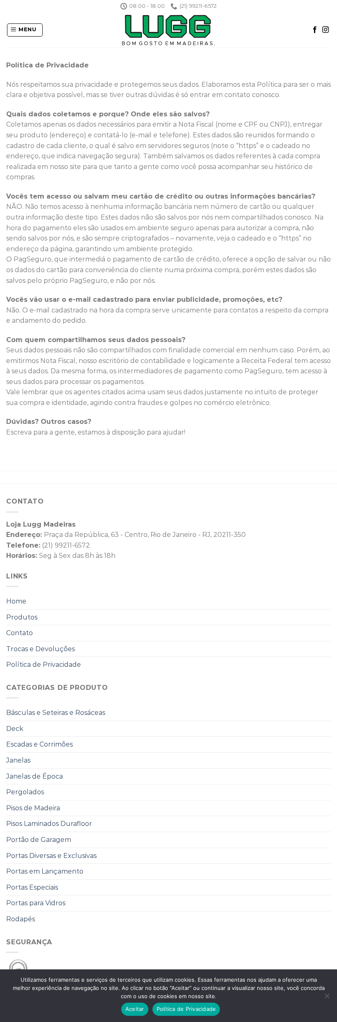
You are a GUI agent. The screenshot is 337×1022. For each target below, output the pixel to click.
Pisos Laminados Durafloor (49, 824)
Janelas (18, 760)
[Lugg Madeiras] (168, 30)
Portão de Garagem (38, 840)
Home (16, 601)
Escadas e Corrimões (39, 744)
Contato (19, 633)
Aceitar (134, 1009)
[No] (327, 998)
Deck (14, 729)
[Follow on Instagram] (325, 30)
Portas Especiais (32, 887)
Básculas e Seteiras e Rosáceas (55, 713)
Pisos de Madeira (33, 808)
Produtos (21, 617)
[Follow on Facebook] (315, 30)
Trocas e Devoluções (40, 649)
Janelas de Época (34, 776)
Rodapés (20, 919)
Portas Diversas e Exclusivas (51, 856)
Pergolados (25, 792)
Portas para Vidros (35, 903)
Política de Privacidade (43, 664)
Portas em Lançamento (44, 871)
